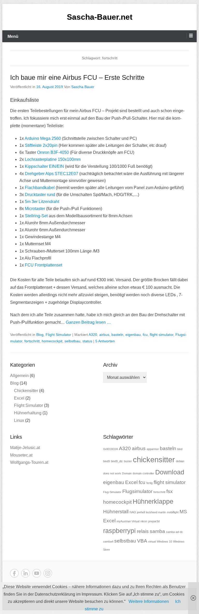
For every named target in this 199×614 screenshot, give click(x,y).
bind (179, 449)
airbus (104, 335)
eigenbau (133, 335)
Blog (40, 335)
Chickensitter (26, 390)
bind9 (106, 461)
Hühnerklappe (153, 501)
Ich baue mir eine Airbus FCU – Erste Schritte (77, 77)
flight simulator (161, 335)
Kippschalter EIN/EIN (44, 166)
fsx (169, 491)
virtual (152, 541)
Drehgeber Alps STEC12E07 (51, 173)
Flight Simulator (58, 335)
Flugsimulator (137, 491)
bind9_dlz (117, 461)
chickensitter (154, 459)
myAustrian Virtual (128, 521)
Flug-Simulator (112, 492)
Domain (127, 473)
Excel (19, 398)
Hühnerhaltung (27, 413)
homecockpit (52, 341)
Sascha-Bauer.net (99, 17)
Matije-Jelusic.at (25, 447)
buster (128, 461)
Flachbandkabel (40, 187)
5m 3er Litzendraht (42, 201)
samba (157, 531)
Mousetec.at (21, 455)
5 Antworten (105, 341)
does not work (112, 473)
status (87, 341)
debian (180, 461)
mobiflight (173, 512)
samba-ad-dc (174, 531)
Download (169, 472)
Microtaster (35, 208)
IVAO (133, 512)
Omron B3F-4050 (52, 152)
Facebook (14, 573)
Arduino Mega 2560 (43, 138)
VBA (142, 541)
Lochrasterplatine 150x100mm (53, 159)
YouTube (36, 573)
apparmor (153, 449)
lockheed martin (156, 512)
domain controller (143, 473)
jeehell (141, 512)
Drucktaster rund (40, 194)
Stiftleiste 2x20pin (41, 145)
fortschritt (32, 341)
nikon (143, 521)
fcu (145, 335)
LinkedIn (25, 573)
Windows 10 (164, 541)
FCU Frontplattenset (43, 265)
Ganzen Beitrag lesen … (88, 322)
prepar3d (154, 521)
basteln (117, 335)
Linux (19, 420)
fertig (149, 483)
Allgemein (19, 375)
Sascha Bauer (82, 87)
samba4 (108, 541)
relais (143, 531)
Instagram (48, 573)
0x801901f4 (110, 449)
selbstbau (72, 341)
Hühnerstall (116, 511)
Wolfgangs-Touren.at (29, 462)
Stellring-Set (36, 216)
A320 (93, 335)
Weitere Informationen (149, 601)
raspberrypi (119, 530)
